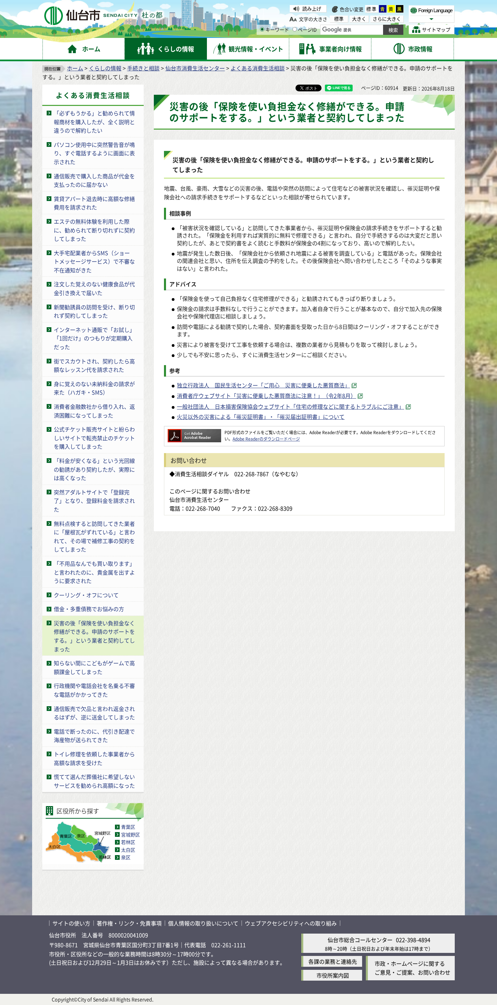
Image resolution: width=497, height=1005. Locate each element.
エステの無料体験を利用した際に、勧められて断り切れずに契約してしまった (94, 230)
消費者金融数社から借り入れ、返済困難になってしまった (94, 410)
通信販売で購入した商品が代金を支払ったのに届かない (94, 180)
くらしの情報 (105, 68)
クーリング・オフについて (86, 595)
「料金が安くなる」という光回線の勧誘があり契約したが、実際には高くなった (94, 469)
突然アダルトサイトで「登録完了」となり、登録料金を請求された (94, 500)
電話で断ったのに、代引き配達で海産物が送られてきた (94, 735)
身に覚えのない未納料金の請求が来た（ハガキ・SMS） (94, 388)
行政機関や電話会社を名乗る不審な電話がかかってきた (94, 690)
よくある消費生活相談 (258, 68)
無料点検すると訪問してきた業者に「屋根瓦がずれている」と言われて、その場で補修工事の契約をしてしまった (94, 536)
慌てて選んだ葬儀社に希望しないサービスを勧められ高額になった (94, 781)
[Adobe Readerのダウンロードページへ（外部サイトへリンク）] (194, 432)
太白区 (128, 849)
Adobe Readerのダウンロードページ (266, 439)
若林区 (128, 842)
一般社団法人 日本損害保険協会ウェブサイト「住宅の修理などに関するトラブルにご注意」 (290, 406)
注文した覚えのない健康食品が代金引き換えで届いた (94, 288)
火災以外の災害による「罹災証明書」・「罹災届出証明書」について (261, 416)
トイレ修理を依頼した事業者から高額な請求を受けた (94, 758)
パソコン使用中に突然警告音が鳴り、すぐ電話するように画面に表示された (94, 153)
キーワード (277, 29)
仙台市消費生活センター (195, 68)
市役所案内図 (332, 975)
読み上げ (311, 8)
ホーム (75, 68)
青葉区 (128, 826)
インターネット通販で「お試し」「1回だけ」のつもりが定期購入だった (94, 338)
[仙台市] (103, 16)
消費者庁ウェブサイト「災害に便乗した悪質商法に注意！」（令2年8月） (266, 396)
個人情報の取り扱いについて (203, 923)
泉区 (126, 857)
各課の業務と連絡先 (332, 961)
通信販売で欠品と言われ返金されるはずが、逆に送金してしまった (94, 713)
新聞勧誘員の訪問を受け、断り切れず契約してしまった (94, 311)
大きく (359, 19)
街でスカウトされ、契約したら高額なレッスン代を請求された (94, 365)
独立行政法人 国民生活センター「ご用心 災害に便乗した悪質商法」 (263, 385)
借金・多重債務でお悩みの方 (89, 609)
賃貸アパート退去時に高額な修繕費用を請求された (94, 203)
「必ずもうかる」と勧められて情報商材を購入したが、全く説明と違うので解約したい (94, 121)
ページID (307, 29)
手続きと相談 (143, 68)
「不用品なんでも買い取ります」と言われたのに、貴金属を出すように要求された (94, 572)
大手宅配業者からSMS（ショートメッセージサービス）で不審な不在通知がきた (94, 261)
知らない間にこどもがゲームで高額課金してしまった (94, 667)
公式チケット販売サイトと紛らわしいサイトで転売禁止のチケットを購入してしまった (94, 437)
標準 (371, 8)
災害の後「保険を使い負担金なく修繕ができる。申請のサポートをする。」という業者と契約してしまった (94, 636)
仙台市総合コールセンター (360, 940)
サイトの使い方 (71, 923)
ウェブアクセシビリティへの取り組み (291, 923)
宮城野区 (130, 834)
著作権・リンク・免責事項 (129, 923)
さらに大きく (387, 19)
